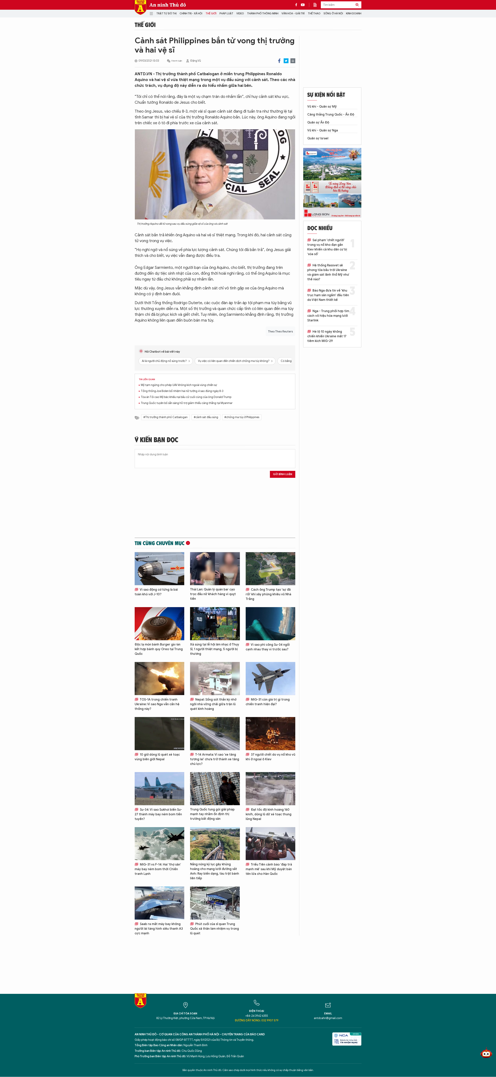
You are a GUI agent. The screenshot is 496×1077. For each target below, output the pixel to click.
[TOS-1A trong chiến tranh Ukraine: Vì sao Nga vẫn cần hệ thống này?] (159, 678)
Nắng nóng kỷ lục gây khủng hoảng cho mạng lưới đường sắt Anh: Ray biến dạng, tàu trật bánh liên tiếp (214, 871)
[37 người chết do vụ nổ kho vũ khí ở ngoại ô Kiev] (270, 733)
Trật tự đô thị (166, 13)
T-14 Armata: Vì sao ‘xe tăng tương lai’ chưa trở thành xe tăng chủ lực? (214, 759)
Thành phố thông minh (262, 13)
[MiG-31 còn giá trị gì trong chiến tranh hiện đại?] (270, 678)
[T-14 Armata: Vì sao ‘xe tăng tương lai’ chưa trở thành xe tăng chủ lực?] (215, 733)
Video (240, 13)
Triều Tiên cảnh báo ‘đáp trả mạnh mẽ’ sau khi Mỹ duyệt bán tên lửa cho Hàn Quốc (269, 869)
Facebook (279, 60)
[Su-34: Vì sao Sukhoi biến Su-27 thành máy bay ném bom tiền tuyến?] (159, 788)
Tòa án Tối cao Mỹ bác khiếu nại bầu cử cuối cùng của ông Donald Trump (186, 397)
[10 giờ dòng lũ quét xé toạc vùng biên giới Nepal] (159, 733)
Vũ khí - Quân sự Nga (322, 130)
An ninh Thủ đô (167, 5)
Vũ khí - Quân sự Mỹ (322, 107)
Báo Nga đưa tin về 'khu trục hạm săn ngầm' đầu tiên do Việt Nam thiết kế (328, 295)
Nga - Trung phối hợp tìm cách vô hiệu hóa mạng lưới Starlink (328, 315)
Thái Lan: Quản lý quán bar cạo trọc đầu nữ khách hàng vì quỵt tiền (213, 594)
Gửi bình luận (282, 474)
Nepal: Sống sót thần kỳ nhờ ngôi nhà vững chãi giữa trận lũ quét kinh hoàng (213, 704)
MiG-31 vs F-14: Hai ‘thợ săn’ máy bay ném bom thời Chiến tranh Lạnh (158, 869)
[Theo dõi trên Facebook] (297, 5)
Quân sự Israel (317, 138)
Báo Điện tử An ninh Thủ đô (140, 7)
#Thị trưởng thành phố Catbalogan (165, 417)
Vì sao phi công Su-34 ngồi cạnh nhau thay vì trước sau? (268, 647)
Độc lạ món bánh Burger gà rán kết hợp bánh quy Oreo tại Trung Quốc (159, 649)
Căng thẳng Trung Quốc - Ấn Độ (330, 115)
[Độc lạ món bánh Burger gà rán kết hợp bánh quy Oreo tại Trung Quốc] (159, 623)
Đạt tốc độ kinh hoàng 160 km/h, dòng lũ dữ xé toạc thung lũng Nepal (268, 814)
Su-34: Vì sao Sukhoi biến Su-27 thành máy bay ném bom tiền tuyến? (158, 814)
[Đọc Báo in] (317, 5)
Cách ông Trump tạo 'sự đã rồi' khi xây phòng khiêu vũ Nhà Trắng (268, 594)
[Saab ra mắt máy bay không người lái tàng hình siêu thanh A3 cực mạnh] (159, 903)
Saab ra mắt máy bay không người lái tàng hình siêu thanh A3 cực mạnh (159, 928)
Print (292, 60)
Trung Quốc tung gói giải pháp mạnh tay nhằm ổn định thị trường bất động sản (212, 814)
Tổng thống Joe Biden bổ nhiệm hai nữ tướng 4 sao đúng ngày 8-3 (182, 391)
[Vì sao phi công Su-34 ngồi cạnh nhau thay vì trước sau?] (270, 623)
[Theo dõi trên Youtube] (303, 5)
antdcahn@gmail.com (328, 1018)
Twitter (286, 60)
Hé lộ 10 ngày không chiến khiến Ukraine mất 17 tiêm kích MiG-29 (326, 336)
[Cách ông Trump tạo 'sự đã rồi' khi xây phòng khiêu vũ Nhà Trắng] (270, 568)
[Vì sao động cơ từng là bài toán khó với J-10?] (159, 568)
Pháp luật (226, 13)
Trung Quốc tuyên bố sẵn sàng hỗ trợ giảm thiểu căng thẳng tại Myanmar (186, 403)
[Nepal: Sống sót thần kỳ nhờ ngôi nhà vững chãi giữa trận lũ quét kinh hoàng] (215, 678)
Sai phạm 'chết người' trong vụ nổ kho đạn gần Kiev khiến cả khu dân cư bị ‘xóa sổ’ (327, 247)
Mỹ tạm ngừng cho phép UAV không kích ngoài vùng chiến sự (179, 385)
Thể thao (314, 13)
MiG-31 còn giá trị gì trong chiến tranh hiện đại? (268, 702)
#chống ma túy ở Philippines (241, 417)
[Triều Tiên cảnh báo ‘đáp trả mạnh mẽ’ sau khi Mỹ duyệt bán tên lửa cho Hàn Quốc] (270, 843)
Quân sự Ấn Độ (318, 122)
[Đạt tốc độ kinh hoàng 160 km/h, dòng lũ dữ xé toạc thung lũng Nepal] (270, 788)
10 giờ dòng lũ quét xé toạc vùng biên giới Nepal (157, 757)
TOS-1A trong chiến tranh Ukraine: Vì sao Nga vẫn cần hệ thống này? (157, 704)
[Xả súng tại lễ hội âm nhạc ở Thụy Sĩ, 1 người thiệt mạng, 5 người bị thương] (215, 623)
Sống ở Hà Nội (333, 13)
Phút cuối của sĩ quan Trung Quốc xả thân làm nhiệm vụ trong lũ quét (214, 928)
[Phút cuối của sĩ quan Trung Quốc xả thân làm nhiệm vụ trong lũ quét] (215, 903)
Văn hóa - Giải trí (293, 13)
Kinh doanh (353, 13)
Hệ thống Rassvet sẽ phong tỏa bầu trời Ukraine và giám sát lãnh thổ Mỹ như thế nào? (328, 272)
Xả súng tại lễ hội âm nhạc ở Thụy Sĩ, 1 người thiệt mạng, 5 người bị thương (214, 649)
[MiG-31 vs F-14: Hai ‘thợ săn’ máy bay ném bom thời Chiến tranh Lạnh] (159, 843)
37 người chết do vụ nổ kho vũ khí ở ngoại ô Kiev (270, 757)
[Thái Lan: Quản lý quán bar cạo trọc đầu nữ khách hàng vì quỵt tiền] (215, 568)
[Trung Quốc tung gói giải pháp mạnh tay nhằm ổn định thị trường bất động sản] (215, 788)
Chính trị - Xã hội (191, 13)
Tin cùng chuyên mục (159, 543)
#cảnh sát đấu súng (206, 417)
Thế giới (211, 13)
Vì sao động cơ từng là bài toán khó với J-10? (156, 592)
